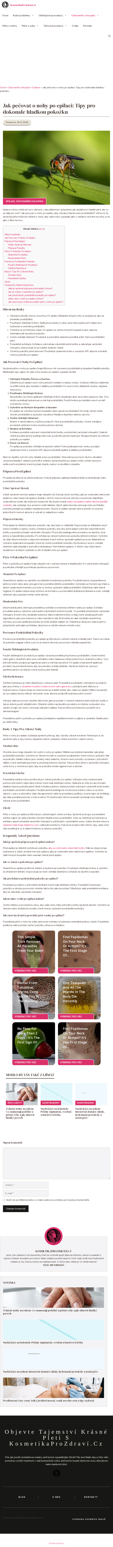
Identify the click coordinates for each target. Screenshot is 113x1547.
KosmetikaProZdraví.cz (23, 5)
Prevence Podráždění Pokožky (20, 261)
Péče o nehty (9, 25)
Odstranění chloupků (83, 15)
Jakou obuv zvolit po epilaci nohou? (26, 298)
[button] (109, 36)
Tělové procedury (53, 25)
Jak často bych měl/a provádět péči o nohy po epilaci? (35, 301)
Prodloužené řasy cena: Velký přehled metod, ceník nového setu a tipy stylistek (48, 1400)
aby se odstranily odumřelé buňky (66, 848)
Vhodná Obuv (15, 275)
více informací (53, 1265)
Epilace (36, 87)
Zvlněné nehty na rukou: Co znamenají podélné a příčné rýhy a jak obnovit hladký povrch (20, 1113)
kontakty (91, 1497)
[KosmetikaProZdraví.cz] (5, 5)
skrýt (41, 229)
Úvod (5, 15)
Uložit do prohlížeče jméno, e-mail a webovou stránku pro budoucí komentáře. (48, 1199)
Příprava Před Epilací (15, 241)
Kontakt (87, 25)
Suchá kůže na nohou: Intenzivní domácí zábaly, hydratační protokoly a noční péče (90, 1113)
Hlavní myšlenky (12, 234)
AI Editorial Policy (56, 1543)
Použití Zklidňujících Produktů (22, 264)
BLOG (22, 1497)
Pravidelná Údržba (17, 278)
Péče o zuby (28, 25)
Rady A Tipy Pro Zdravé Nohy (19, 271)
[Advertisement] (56, 63)
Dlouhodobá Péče (17, 258)
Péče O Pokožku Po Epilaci (18, 251)
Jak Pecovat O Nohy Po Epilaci (20, 237)
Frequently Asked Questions (19, 285)
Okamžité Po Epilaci (18, 254)
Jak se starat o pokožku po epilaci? (25, 291)
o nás (56, 1497)
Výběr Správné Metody (19, 244)
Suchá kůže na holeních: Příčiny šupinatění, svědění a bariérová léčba (56, 1112)
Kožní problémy (21, 15)
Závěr (7, 281)
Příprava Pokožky (16, 248)
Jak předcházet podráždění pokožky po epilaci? (32, 295)
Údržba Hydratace (17, 268)
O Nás (75, 25)
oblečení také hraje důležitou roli (20, 825)
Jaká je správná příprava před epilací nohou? (30, 288)
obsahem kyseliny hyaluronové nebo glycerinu (46, 686)
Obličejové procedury (51, 15)
